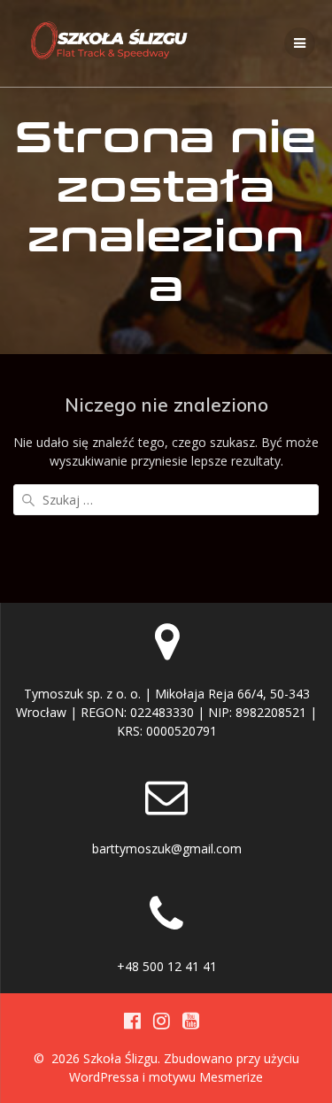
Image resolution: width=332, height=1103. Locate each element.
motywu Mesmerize (206, 1076)
